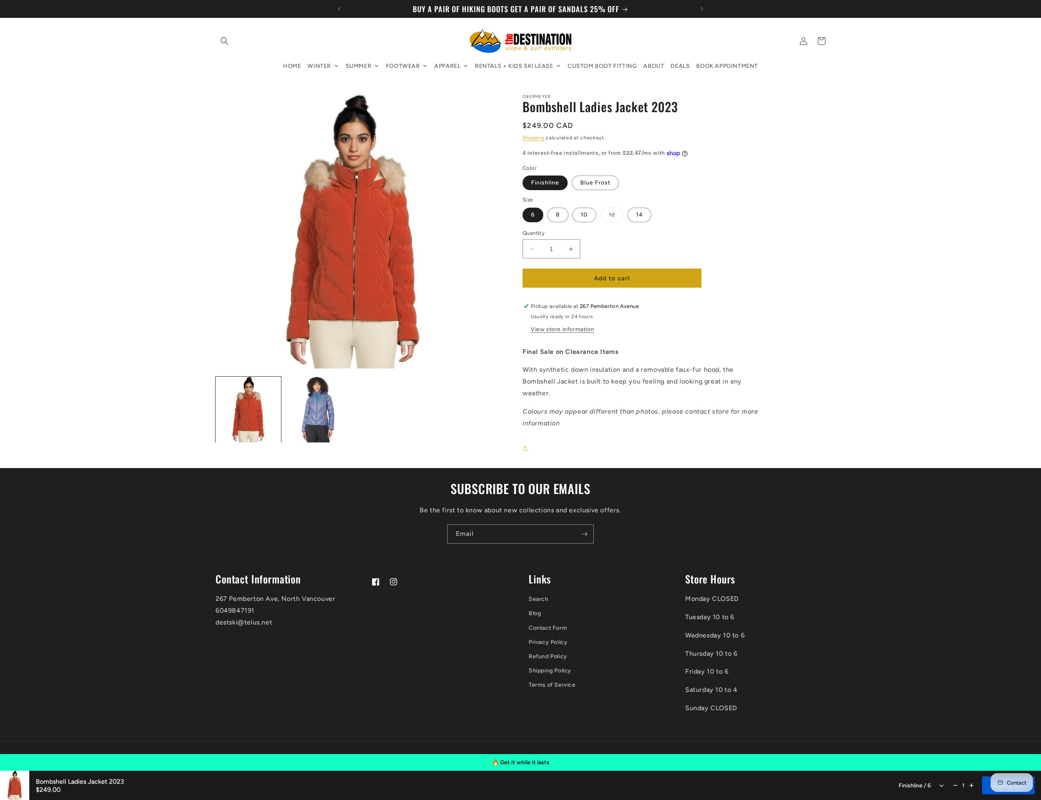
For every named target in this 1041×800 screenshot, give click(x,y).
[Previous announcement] (339, 9)
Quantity (533, 233)
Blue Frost (595, 183)
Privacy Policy (548, 642)
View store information (562, 329)
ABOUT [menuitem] (653, 66)
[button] (224, 41)
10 (584, 214)
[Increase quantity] (971, 785)
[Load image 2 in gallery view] (318, 409)
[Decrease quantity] (955, 785)
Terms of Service (552, 684)
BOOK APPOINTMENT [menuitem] (727, 66)
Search (539, 599)
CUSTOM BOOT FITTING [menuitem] (602, 66)
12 (616, 216)
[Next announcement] (702, 9)
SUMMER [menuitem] (359, 66)
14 (639, 214)
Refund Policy (548, 656)
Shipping (533, 138)
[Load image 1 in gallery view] (248, 409)
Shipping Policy (550, 670)
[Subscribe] (584, 534)
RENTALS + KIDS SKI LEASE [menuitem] (514, 66)
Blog (535, 613)
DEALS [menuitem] (680, 66)
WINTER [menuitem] (319, 66)
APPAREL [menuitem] (447, 66)
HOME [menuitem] (292, 66)
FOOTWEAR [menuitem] (403, 66)
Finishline (545, 183)
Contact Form (548, 627)
